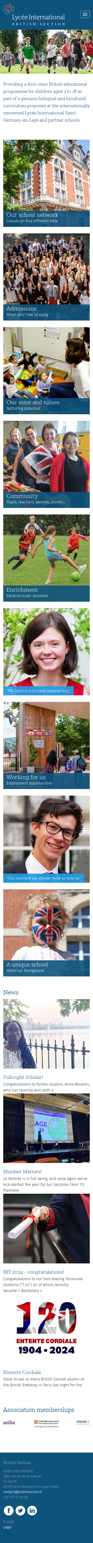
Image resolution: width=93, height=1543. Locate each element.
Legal (7, 1527)
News (11, 992)
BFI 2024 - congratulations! (33, 1272)
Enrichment (22, 589)
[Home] (34, 14)
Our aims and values (32, 402)
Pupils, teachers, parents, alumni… (35, 502)
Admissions (21, 308)
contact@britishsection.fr (22, 1492)
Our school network (32, 215)
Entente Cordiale (22, 1372)
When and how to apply (27, 315)
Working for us (26, 777)
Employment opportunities (29, 783)
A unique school (27, 964)
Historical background (25, 971)
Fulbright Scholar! (23, 1077)
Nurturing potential (23, 409)
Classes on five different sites (32, 221)
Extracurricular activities (27, 596)
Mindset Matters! (22, 1172)
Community (22, 496)
